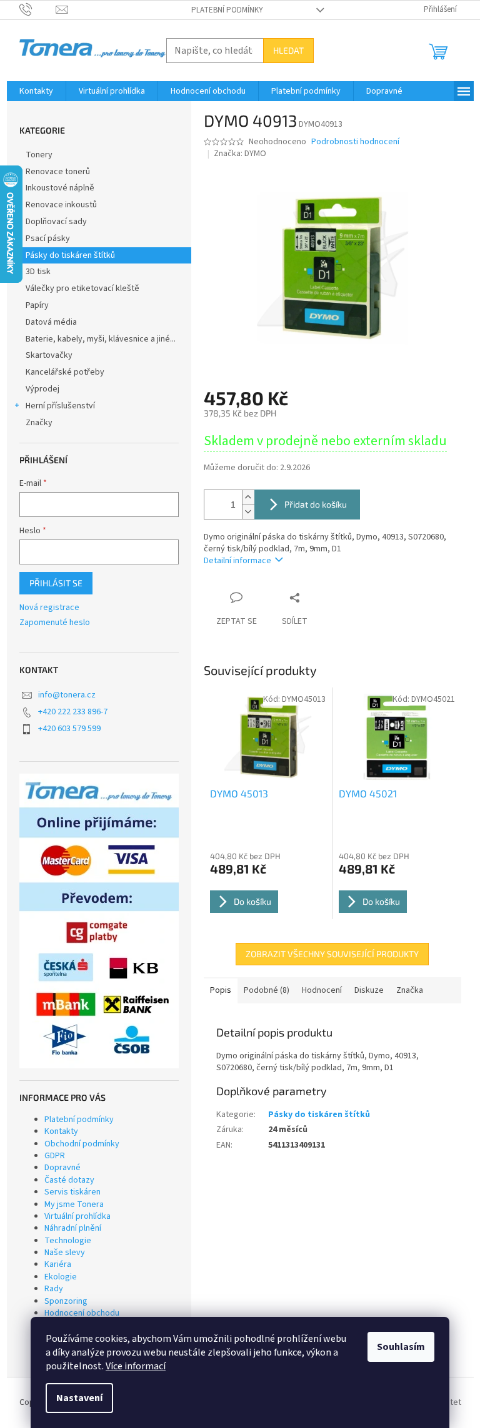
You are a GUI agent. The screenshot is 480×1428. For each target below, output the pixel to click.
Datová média (51, 322)
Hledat (288, 50)
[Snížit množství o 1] (248, 512)
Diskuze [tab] (369, 990)
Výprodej (42, 389)
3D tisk (38, 271)
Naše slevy (64, 1252)
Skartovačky (49, 355)
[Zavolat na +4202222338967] (37, 9)
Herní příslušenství (60, 406)
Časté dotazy (69, 1180)
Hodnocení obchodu (81, 1313)
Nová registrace (49, 608)
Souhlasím (401, 1347)
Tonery (39, 155)
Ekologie (60, 1277)
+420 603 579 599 (69, 728)
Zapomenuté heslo (54, 623)
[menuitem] (36, 91)
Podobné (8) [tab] (266, 990)
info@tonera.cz (67, 695)
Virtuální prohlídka (77, 1216)
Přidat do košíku (315, 504)
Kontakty (61, 1131)
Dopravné (62, 1167)
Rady (53, 1289)
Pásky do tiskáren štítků (70, 255)
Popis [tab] (220, 990)
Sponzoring (66, 1301)
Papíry (37, 305)
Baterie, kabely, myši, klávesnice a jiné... (101, 339)
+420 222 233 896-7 (73, 712)
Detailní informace (237, 560)
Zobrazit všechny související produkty (332, 953)
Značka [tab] (409, 990)
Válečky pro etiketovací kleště (82, 288)
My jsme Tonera (74, 1204)
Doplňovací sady (56, 221)
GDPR (54, 1156)
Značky (39, 422)
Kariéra (57, 1264)
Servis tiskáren (72, 1192)
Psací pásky (48, 238)
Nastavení (79, 1398)
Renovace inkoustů (61, 205)
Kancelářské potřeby (65, 372)
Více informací (136, 1366)
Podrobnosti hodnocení (355, 142)
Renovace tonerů (58, 171)
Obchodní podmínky (81, 1144)
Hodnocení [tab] (322, 990)
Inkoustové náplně (60, 188)
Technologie (67, 1240)
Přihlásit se (55, 583)
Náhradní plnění (72, 1228)
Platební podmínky (227, 10)
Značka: (240, 153)
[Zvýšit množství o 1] (248, 497)
